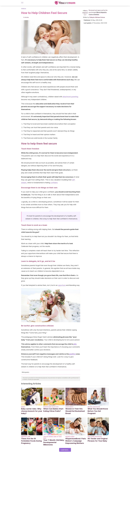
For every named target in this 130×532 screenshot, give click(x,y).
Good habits (69, 407)
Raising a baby (69, 436)
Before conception (94, 407)
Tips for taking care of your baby (52, 437)
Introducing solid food (51, 407)
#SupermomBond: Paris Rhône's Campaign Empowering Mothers (75, 441)
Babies (23, 407)
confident (53, 183)
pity (75, 344)
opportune (62, 285)
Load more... (65, 450)
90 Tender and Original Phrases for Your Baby (97, 440)
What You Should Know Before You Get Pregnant (98, 411)
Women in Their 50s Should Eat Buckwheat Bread (75, 411)
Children (23, 8)
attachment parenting (70, 97)
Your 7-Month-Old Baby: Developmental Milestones (54, 442)
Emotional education (95, 436)
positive (72, 354)
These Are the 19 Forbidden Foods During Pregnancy (31, 441)
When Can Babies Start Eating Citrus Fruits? (53, 410)
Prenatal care (25, 436)
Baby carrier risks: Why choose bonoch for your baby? (31, 411)
